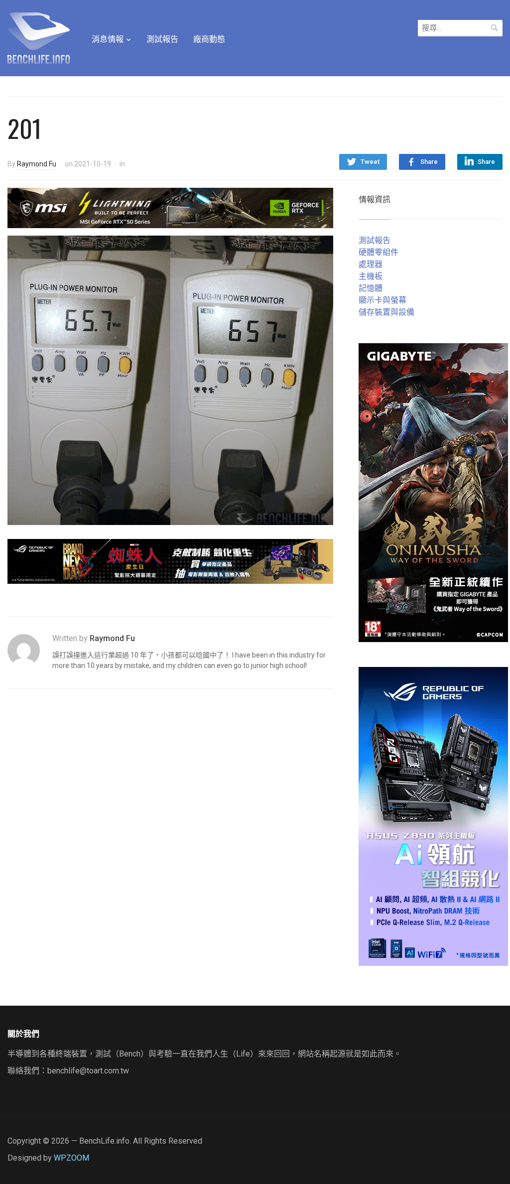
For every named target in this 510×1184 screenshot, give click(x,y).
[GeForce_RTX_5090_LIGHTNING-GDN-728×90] (170, 207)
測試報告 (162, 39)
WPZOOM (71, 1158)
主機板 (370, 276)
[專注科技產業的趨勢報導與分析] (38, 36)
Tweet (370, 161)
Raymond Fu (36, 164)
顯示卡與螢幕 (382, 300)
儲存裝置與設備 (386, 312)
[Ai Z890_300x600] (433, 815)
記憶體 (370, 288)
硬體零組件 (378, 252)
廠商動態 (209, 39)
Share (429, 161)
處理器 (370, 264)
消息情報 (108, 39)
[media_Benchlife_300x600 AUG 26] (433, 492)
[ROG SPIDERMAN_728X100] (170, 560)
